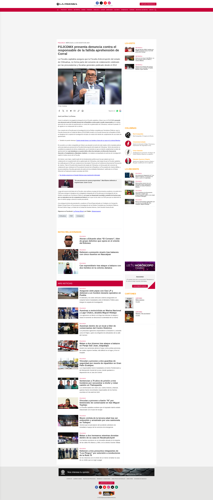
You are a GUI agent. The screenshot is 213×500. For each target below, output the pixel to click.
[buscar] (155, 10)
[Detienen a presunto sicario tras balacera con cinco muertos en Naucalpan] (68, 254)
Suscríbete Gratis (140, 286)
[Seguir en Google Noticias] (120, 111)
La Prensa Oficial (78, 211)
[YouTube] (105, 3)
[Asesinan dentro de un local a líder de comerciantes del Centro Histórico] (68, 330)
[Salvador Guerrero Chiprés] (128, 161)
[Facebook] (97, 3)
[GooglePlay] (116, 487)
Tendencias (124, 9)
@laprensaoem (96, 211)
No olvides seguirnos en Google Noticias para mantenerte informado (80, 175)
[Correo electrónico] (74, 111)
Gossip (103, 9)
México (70, 9)
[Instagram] (109, 3)
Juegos (151, 9)
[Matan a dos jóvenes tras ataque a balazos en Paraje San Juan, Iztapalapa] (68, 348)
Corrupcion (80, 216)
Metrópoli (77, 9)
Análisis (96, 9)
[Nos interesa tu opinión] (106, 472)
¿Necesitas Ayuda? (106, 483)
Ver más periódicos (148, 4)
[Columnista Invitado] (128, 143)
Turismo (131, 9)
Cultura (117, 9)
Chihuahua (62, 216)
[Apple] (112, 487)
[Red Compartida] (128, 135)
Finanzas (89, 9)
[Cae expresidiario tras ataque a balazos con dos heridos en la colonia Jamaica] (68, 268)
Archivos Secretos (142, 9)
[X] (101, 3)
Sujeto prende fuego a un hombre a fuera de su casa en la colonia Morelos (98, 140)
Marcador (109, 9)
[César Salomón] (128, 152)
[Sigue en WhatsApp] (117, 111)
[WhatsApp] (67, 111)
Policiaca (64, 9)
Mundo (83, 9)
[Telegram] (71, 111)
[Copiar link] (78, 111)
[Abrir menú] (58, 10)
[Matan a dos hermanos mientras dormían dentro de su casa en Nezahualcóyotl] (68, 439)
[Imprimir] (82, 111)
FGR (71, 216)
